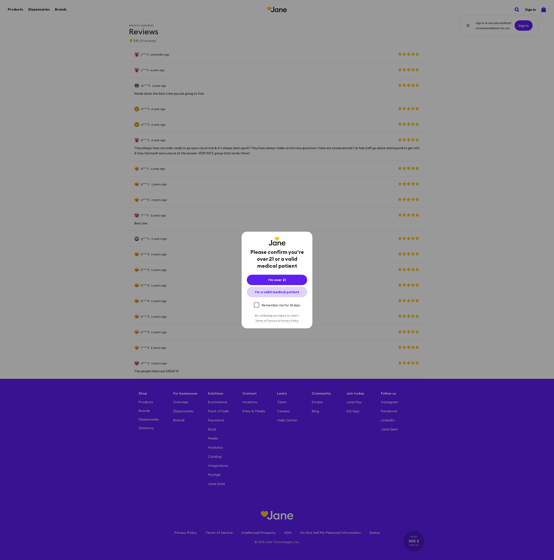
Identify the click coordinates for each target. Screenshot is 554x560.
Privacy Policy (290, 320)
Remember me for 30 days (281, 305)
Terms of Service (266, 320)
